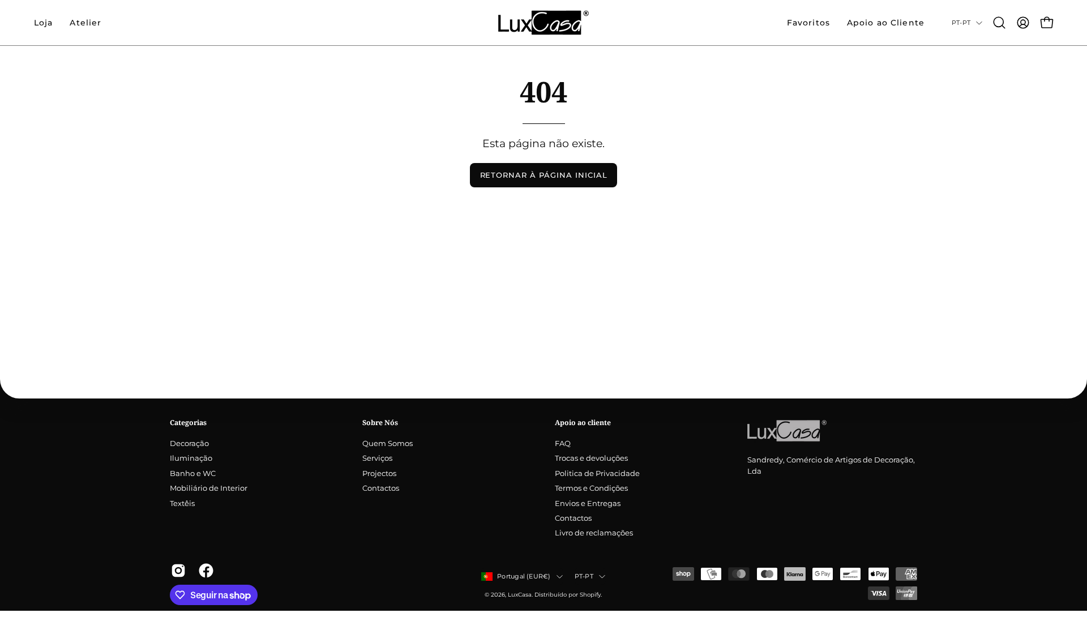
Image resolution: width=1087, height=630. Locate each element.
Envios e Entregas (587, 503)
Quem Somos (387, 443)
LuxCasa (520, 595)
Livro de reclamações (594, 533)
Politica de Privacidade (597, 473)
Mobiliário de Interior (208, 489)
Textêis (182, 503)
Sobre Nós (380, 422)
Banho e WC (193, 473)
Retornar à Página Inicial (543, 175)
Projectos (379, 473)
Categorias (188, 422)
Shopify (590, 595)
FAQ (563, 443)
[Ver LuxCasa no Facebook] (204, 570)
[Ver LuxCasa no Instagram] (176, 570)
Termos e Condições (591, 489)
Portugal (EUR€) (523, 576)
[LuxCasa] (543, 22)
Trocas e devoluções (591, 459)
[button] (85, 22)
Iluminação (191, 459)
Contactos (380, 489)
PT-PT (961, 23)
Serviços (377, 459)
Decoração (189, 443)
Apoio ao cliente (583, 422)
